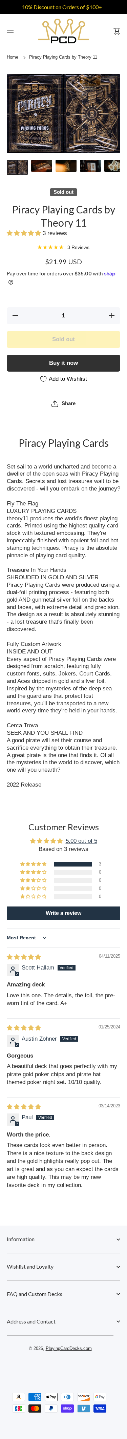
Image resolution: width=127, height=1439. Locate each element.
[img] (24, 957)
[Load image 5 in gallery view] (114, 166)
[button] (25, 233)
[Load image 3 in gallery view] (66, 166)
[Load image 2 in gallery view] (41, 166)
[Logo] (63, 31)
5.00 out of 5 (81, 841)
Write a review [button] (63, 913)
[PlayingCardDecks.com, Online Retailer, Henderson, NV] (60, 1368)
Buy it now (63, 363)
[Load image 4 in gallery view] (90, 166)
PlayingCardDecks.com (69, 1348)
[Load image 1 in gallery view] (17, 167)
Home (12, 57)
